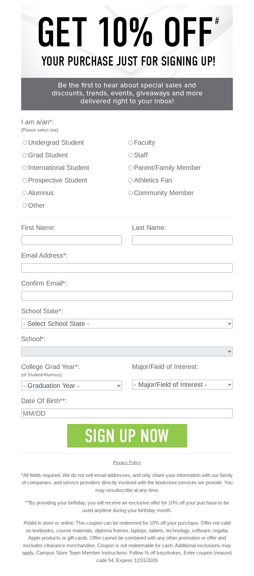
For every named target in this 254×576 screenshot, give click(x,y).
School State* (41, 311)
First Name (37, 227)
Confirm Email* (43, 283)
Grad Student (48, 155)
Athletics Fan (153, 180)
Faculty (144, 142)
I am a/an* (36, 122)
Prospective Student (57, 180)
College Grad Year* (49, 366)
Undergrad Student (56, 142)
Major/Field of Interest (164, 366)
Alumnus (41, 192)
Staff (141, 155)
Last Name (148, 227)
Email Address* (43, 255)
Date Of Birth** (43, 400)
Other (36, 205)
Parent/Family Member (167, 167)
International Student (58, 167)
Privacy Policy (127, 462)
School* (32, 338)
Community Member (164, 192)
